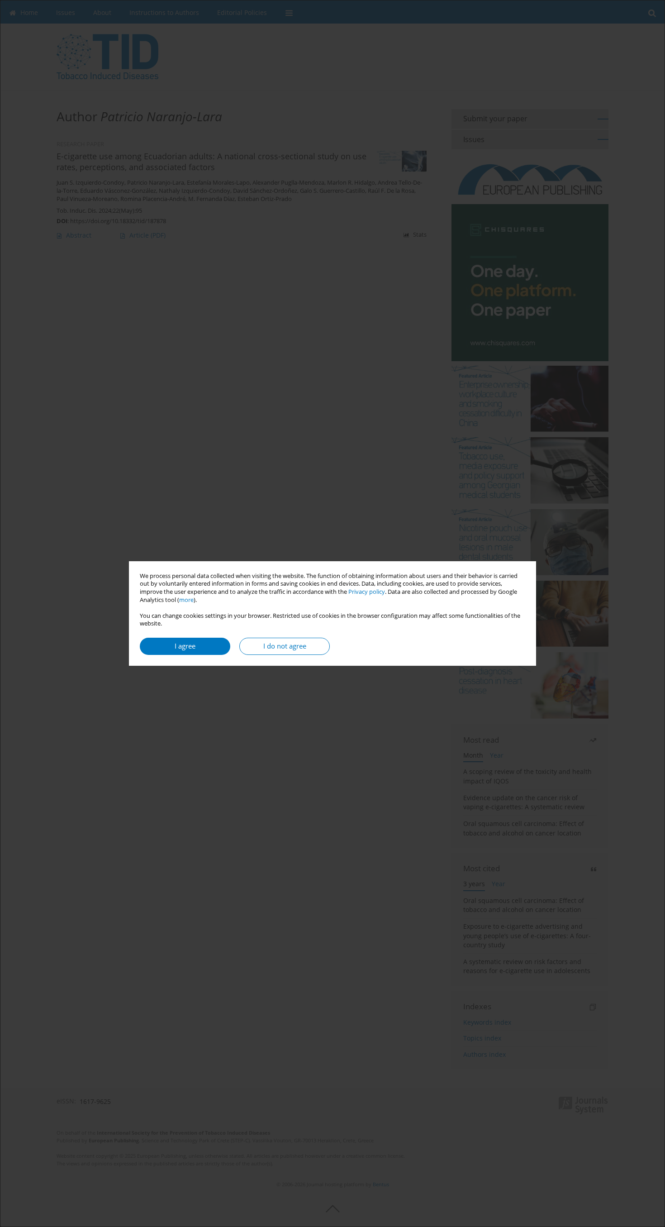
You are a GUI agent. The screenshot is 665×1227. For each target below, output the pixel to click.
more (186, 600)
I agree (185, 646)
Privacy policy (366, 592)
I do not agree (284, 646)
